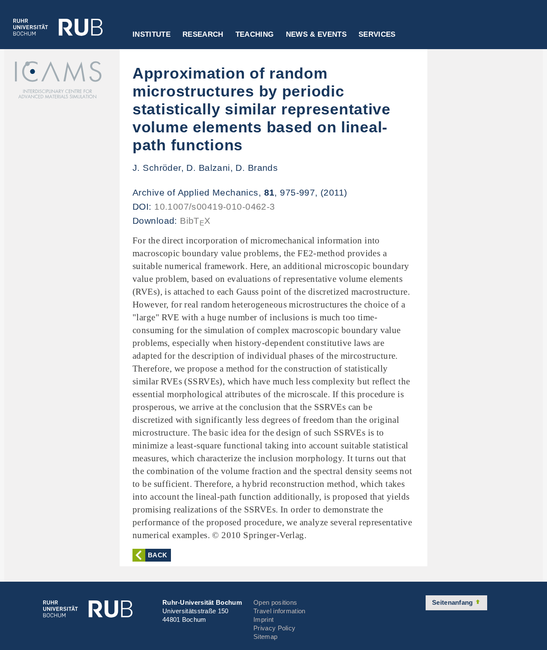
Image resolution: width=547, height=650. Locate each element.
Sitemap (265, 636)
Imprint (263, 619)
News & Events (316, 34)
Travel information (279, 611)
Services (377, 34)
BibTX (195, 220)
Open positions (275, 602)
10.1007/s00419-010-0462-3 (214, 206)
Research (203, 34)
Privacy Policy (274, 628)
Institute (151, 34)
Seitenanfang (453, 602)
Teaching (254, 34)
